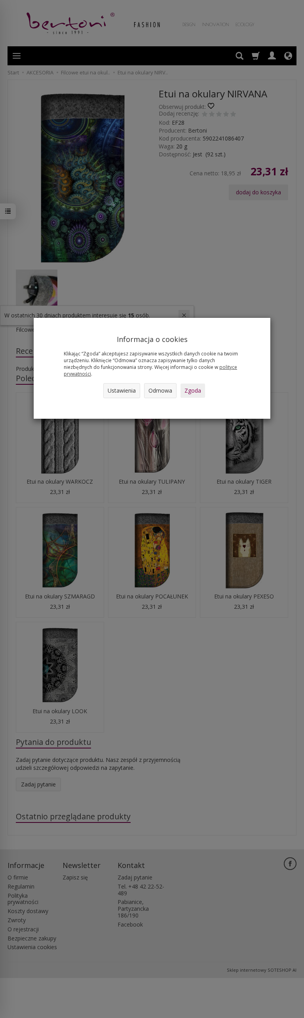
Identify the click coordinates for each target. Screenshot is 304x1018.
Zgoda (192, 390)
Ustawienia (122, 390)
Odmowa (160, 390)
